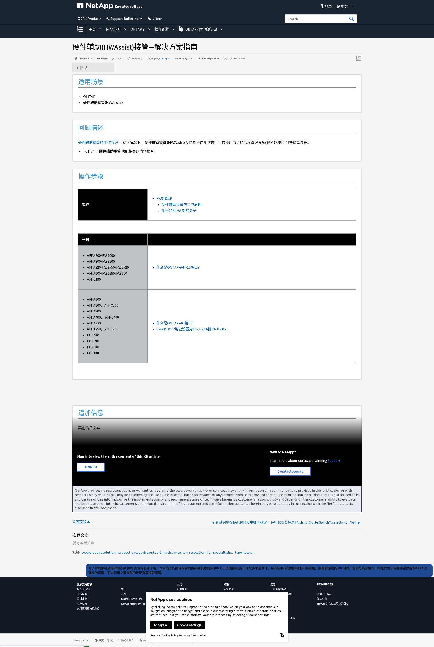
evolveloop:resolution (98, 552)
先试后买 (229, 589)
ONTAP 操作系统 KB (201, 29)
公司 (179, 584)
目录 (83, 68)
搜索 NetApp (324, 594)
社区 (123, 594)
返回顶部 (79, 522)
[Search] (351, 19)
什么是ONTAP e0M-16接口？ (178, 267)
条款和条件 (127, 640)
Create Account (290, 471)
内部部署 (113, 29)
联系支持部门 (84, 589)
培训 (123, 589)
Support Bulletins (124, 18)
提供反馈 (82, 598)
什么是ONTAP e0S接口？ (176, 323)
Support (334, 460)
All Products (92, 18)
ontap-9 (165, 58)
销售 (226, 584)
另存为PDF (358, 58)
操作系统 (162, 29)
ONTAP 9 (138, 29)
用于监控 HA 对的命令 (179, 210)
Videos (158, 18)
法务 (272, 584)
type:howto (244, 552)
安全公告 (82, 603)
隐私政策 (145, 640)
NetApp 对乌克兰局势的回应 (332, 603)
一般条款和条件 (279, 589)
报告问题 (82, 594)
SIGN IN (91, 467)
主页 (93, 29)
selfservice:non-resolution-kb (187, 552)
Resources (325, 584)
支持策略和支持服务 (88, 608)
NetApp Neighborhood (133, 603)
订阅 (319, 589)
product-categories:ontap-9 (140, 552)
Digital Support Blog (131, 598)
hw (191, 58)
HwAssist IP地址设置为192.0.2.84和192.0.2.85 (191, 329)
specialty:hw (222, 552)
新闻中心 (182, 589)
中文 (344, 6)
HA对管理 (164, 198)
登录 (328, 6)
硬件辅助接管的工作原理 (98, 142)
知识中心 (322, 598)
